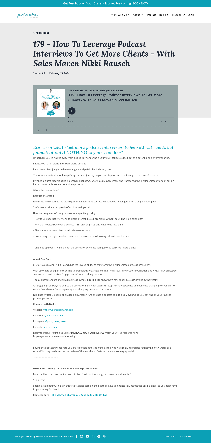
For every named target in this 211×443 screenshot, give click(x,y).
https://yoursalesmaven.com (58, 309)
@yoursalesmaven (54, 315)
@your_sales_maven (56, 321)
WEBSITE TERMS (186, 436)
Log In (191, 14)
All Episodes (42, 32)
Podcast (151, 14)
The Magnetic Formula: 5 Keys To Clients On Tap (79, 395)
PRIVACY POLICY (170, 436)
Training (163, 14)
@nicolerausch (51, 327)
